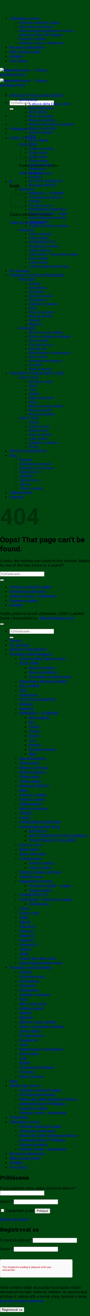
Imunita (35, 284)
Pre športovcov (41, 206)
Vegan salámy (40, 250)
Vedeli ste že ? (30, 472)
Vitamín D (27, 936)
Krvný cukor (38, 357)
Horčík (34, 736)
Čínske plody (38, 161)
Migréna (35, 324)
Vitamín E (27, 940)
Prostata (35, 365)
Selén (24, 917)
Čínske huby (38, 153)
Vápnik (24, 922)
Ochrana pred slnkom (45, 198)
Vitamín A (27, 926)
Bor (32, 722)
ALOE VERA (38, 112)
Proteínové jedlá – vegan (48, 214)
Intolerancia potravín (35, 464)
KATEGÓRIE (28, 100)
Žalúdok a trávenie (43, 304)
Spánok (35, 320)
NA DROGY (38, 831)
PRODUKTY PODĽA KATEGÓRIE (36, 95)
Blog (13, 455)
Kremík (35, 745)
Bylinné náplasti (41, 133)
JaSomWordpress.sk (56, 618)
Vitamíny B (28, 945)
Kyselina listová (42, 749)
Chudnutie (36, 292)
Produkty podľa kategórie (31, 654)
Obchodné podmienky (36, 27)
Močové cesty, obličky (46, 333)
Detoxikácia (38, 288)
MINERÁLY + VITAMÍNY (47, 193)
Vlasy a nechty (40, 369)
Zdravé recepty (31, 488)
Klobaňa (35, 173)
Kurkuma (36, 177)
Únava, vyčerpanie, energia (49, 337)
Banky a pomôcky (43, 128)
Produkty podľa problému (31, 967)
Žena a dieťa (38, 258)
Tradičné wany (31, 877)
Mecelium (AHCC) (42, 185)
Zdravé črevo (29, 480)
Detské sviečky (40, 165)
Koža (33, 308)
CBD (32, 137)
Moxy (24, 790)
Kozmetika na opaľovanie (50, 677)
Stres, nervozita (32, 854)
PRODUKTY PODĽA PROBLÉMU (37, 275)
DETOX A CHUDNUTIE (45, 181)
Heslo (6, 1201)
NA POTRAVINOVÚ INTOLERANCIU (58, 836)
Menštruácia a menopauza (50, 353)
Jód (32, 740)
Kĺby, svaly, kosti (41, 312)
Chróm (34, 727)
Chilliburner (37, 169)
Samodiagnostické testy (47, 218)
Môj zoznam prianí (25, 52)
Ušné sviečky (39, 238)
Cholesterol (38, 300)
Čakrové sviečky (41, 149)
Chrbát (34, 394)
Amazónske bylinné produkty (51, 124)
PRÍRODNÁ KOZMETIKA (47, 210)
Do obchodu (20, 271)
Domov (16, 640)
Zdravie (25, 484)
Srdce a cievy (39, 426)
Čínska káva (38, 157)
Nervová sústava (42, 414)
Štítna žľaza (38, 431)
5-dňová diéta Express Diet (49, 104)
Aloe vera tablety (42, 120)
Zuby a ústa (38, 439)
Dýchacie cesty (40, 296)
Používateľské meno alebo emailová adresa (38, 1188)
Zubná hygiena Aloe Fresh (49, 267)
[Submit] (11, 109)
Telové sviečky (40, 234)
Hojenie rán (38, 349)
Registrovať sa (12, 1309)
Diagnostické (30, 804)
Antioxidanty (39, 718)
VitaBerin (26, 476)
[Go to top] (2, 624)
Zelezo (25, 949)
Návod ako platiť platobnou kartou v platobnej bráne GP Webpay (47, 33)
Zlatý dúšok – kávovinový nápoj (53, 254)
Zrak (32, 390)
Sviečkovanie (39, 222)
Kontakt (16, 56)
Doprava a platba (32, 39)
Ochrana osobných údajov (39, 23)
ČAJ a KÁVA (38, 141)
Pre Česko (18, 61)
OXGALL (35, 202)
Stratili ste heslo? (15, 1219)
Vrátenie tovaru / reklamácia (41, 43)
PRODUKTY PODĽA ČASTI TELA (37, 373)
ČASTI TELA (28, 378)
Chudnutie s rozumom (36, 468)
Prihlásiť (42, 1211)
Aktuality (26, 460)
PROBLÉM (27, 280)
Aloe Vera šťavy (41, 116)
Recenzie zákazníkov (27, 47)
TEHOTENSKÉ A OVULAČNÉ (52, 840)
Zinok (24, 954)
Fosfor (34, 731)
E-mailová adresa (16, 1240)
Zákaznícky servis (25, 18)
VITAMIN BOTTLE (42, 242)
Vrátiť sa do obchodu (27, 223)
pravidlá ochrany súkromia (21, 1301)
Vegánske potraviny (44, 246)
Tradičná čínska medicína (48, 226)
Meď (33, 754)
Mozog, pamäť (40, 316)
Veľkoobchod (21, 492)
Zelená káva (38, 263)
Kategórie (26, 230)
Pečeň (34, 422)
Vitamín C (27, 931)
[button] (19, 129)
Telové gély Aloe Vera (37, 958)
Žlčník (33, 447)
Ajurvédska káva (41, 108)
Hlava (33, 386)
